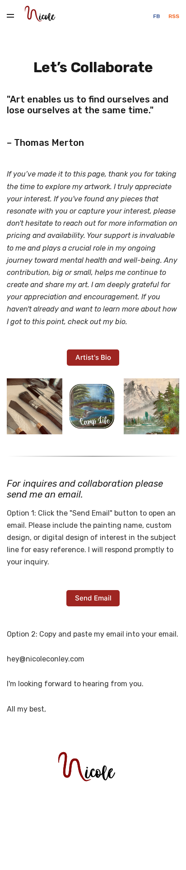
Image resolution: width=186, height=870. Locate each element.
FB (157, 16)
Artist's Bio (93, 357)
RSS (173, 16)
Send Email (93, 598)
